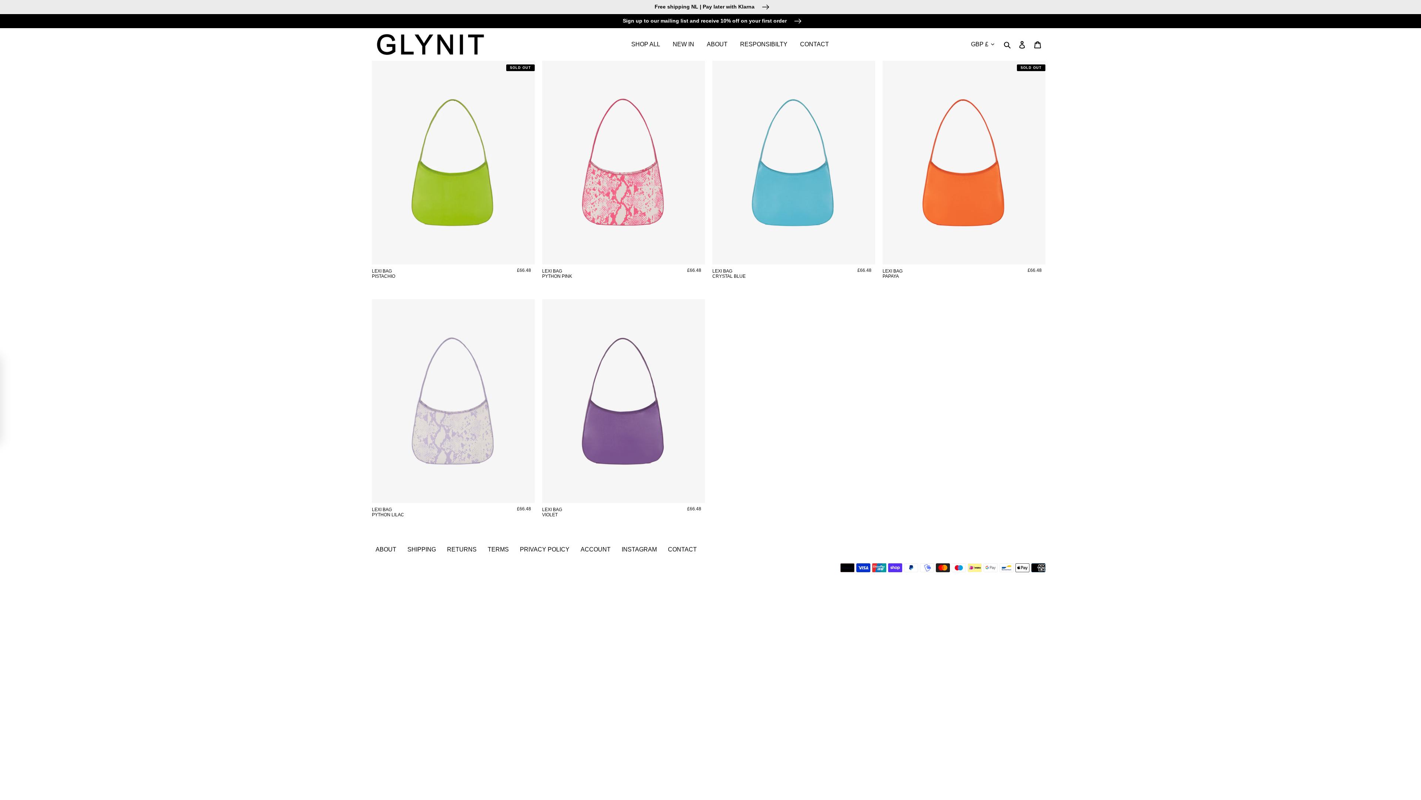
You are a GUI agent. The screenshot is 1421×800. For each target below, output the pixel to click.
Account (596, 549)
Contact (682, 549)
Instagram (639, 549)
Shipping (421, 549)
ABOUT (386, 549)
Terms (498, 549)
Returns (462, 549)
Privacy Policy (545, 549)
